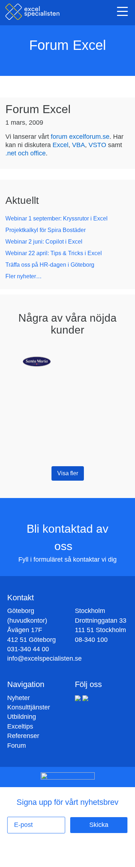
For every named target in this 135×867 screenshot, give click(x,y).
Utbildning (21, 716)
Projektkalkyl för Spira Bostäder (45, 230)
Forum (16, 745)
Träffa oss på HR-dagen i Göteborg (49, 265)
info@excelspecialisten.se (44, 658)
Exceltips (20, 726)
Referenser (23, 735)
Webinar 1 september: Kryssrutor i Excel (56, 218)
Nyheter (18, 697)
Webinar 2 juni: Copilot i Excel (43, 242)
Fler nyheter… (23, 276)
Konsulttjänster (28, 707)
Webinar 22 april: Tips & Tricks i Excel (53, 253)
